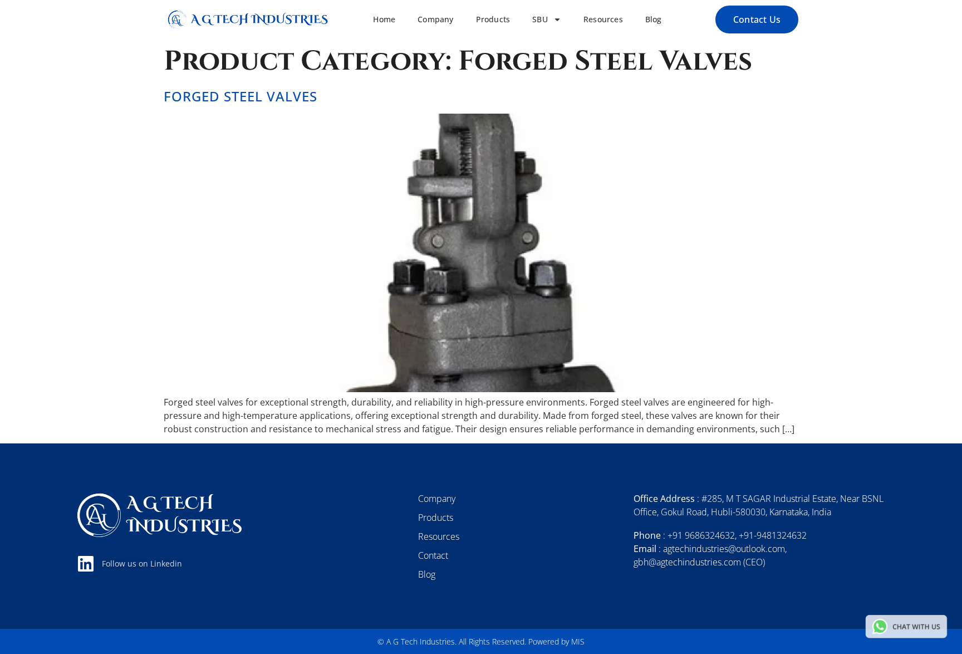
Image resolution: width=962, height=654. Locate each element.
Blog (653, 19)
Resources (603, 19)
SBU (540, 19)
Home (384, 19)
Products (493, 19)
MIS (578, 641)
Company (435, 19)
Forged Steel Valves (240, 96)
